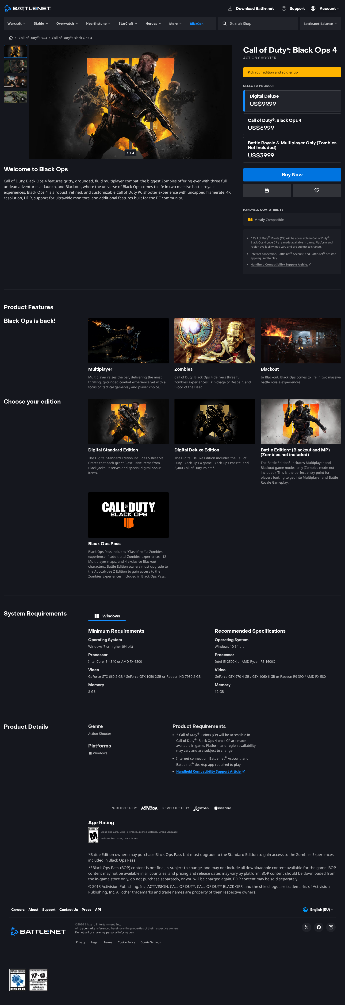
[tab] (107, 616)
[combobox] (262, 24)
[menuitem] (17, 23)
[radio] (292, 101)
